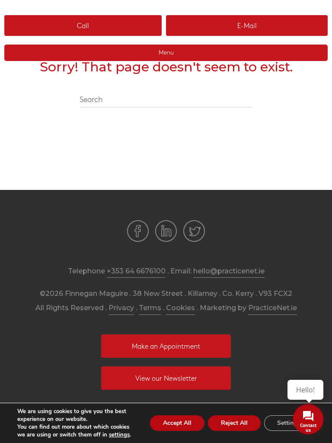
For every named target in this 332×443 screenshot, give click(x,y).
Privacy (121, 308)
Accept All (177, 423)
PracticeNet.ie (272, 308)
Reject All (234, 423)
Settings (288, 423)
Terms (150, 308)
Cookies (180, 308)
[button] (83, 25)
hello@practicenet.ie (229, 271)
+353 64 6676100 (136, 271)
